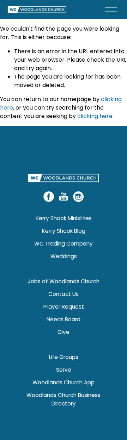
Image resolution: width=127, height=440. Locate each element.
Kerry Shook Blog (63, 231)
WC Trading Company (63, 243)
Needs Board (63, 319)
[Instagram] (78, 196)
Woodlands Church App (63, 382)
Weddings (63, 256)
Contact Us (63, 294)
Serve (63, 369)
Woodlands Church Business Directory (63, 399)
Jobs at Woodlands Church (63, 281)
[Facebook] (48, 196)
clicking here (95, 116)
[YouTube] (63, 196)
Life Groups (63, 357)
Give (63, 332)
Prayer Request (63, 306)
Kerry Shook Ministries (64, 218)
